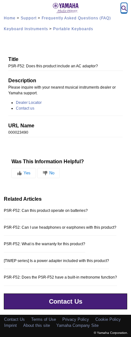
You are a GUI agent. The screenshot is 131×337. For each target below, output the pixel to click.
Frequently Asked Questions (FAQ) (76, 18)
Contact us (25, 108)
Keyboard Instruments (26, 29)
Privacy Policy (75, 319)
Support (29, 18)
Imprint (10, 325)
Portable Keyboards (73, 29)
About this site (36, 325)
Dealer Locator (29, 102)
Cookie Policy (108, 319)
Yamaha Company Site (77, 325)
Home (10, 18)
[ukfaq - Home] (65, 8)
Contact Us (65, 301)
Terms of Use (43, 319)
